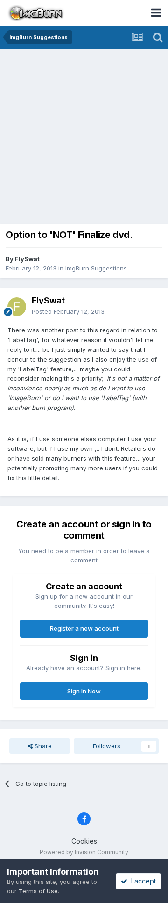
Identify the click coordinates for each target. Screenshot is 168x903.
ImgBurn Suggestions (96, 268)
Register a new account (84, 628)
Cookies (84, 841)
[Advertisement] (84, 137)
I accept (141, 881)
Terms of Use (38, 891)
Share (42, 746)
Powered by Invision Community (84, 852)
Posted (68, 311)
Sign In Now (84, 691)
